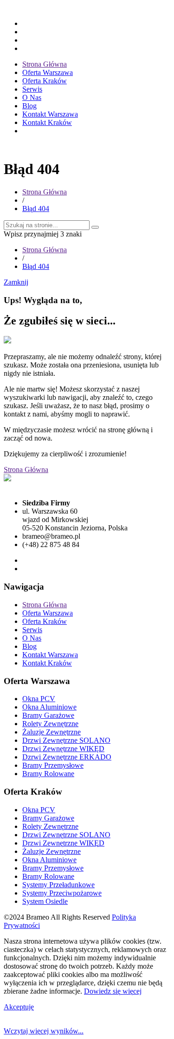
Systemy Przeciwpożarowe (62, 893)
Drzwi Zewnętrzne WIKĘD (63, 749)
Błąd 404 (35, 208)
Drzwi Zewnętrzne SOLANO (66, 740)
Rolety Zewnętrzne (50, 724)
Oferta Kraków (44, 81)
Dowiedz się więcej (113, 991)
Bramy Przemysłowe (53, 765)
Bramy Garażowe (48, 715)
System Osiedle (45, 901)
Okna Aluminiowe (49, 707)
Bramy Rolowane (48, 774)
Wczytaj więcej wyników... (44, 1031)
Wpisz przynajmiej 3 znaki (43, 234)
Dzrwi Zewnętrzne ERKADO (66, 757)
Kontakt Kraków (47, 122)
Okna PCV (38, 699)
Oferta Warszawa (47, 72)
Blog (29, 106)
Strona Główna (44, 64)
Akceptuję (19, 1007)
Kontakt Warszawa (50, 114)
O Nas (31, 97)
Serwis (32, 89)
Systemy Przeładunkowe (58, 885)
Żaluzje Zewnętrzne (51, 732)
